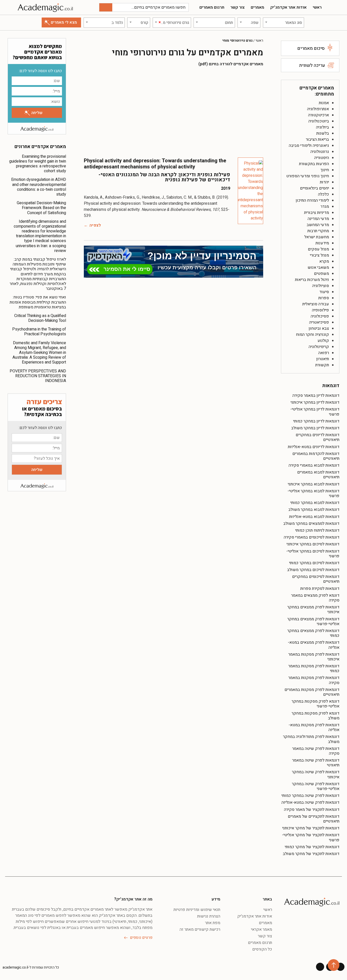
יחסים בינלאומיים (314, 188)
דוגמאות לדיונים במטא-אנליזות (313, 447)
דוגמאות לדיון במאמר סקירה (315, 395)
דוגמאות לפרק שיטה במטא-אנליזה (310, 802)
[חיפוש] (105, 7)
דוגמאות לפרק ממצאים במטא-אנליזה (313, 644)
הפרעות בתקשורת (314, 164)
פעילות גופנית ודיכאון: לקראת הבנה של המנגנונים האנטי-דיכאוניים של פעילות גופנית (164, 177)
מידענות (322, 243)
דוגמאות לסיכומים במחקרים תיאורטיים (315, 579)
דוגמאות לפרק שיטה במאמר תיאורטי (315, 762)
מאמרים (257, 7)
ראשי (317, 7)
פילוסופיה (320, 310)
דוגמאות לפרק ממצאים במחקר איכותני (313, 609)
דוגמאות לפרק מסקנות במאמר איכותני (313, 656)
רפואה (323, 353)
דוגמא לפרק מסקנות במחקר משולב (315, 715)
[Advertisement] (173, 111)
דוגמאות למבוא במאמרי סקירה (314, 465)
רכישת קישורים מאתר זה (200, 929)
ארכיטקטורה (318, 115)
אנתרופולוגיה (318, 109)
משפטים (321, 274)
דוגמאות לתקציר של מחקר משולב (311, 854)
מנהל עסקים (318, 249)
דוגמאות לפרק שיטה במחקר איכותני (315, 774)
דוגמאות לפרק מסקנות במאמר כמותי (313, 668)
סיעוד (324, 292)
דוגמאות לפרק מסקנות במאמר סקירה (313, 680)
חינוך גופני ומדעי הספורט (307, 176)
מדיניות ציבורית (316, 213)
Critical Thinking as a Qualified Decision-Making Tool (40, 318)
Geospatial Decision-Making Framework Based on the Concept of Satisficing (41, 208)
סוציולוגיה (320, 286)
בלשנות (322, 133)
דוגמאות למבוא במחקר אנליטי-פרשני (313, 493)
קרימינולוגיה (319, 347)
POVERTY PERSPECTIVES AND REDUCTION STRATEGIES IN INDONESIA (38, 376)
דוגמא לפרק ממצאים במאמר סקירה (315, 597)
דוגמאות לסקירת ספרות (319, 589)
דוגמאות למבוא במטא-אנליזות (314, 517)
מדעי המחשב (318, 225)
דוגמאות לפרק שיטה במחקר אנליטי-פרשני (315, 786)
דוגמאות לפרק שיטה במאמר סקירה (315, 751)
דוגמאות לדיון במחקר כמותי (316, 421)
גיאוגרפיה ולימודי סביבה (309, 146)
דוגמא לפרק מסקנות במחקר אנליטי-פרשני (315, 703)
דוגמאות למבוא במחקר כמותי (314, 503)
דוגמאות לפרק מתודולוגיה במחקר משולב (311, 739)
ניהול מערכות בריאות (312, 280)
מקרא (324, 261)
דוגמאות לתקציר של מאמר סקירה (311, 810)
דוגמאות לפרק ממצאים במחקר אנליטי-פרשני (313, 621)
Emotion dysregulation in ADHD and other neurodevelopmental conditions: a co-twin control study (38, 187)
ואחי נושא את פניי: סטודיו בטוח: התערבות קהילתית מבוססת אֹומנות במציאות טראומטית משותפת (38, 302)
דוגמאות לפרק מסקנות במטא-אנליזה (314, 727)
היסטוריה (321, 158)
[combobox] (283, 23)
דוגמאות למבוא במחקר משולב (313, 510)
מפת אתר (212, 923)
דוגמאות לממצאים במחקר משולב (311, 523)
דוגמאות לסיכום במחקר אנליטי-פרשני (312, 553)
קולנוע (323, 341)
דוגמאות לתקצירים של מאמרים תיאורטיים (313, 818)
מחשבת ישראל (316, 237)
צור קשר (237, 7)
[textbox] (283, 22)
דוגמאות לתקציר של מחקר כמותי (312, 847)
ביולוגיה (322, 127)
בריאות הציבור (317, 139)
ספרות (323, 298)
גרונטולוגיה (319, 152)
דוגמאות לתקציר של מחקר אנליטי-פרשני (310, 837)
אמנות (324, 103)
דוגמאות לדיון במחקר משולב (315, 428)
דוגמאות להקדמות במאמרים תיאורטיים (315, 456)
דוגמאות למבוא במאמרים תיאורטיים (318, 474)
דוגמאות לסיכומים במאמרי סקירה (311, 537)
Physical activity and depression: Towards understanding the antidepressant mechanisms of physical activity (155, 163)
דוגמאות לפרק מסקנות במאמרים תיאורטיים (312, 692)
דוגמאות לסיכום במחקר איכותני (313, 544)
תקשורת (322, 365)
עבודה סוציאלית (315, 304)
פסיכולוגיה (320, 316)
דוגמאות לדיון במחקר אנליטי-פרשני (314, 411)
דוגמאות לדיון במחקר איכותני (315, 402)
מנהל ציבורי (319, 255)
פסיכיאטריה (319, 322)
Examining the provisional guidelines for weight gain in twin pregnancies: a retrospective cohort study (37, 163)
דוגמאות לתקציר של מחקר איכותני (310, 828)
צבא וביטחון (319, 328)
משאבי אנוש (318, 267)
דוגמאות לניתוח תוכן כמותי (317, 530)
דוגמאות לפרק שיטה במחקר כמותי (310, 796)
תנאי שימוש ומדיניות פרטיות (197, 910)
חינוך (325, 170)
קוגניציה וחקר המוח (312, 334)
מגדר (325, 206)
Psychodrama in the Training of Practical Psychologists (39, 331)
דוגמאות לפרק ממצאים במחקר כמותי (313, 633)
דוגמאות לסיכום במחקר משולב (313, 570)
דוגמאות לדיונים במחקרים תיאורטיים (317, 437)
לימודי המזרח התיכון (312, 200)
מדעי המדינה (318, 219)
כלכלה (323, 194)
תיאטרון (322, 359)
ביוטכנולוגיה (318, 121)
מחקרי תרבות (318, 231)
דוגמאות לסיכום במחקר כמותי (314, 563)
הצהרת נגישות (208, 916)
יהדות (324, 182)
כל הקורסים (262, 949)
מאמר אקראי (261, 929)
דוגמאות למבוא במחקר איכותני (313, 484)
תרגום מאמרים (211, 7)
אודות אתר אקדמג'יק (288, 7)
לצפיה (95, 225)
